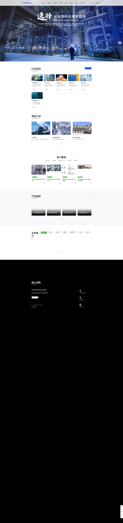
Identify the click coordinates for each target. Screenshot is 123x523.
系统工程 (43, 2)
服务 (66, 2)
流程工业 (49, 2)
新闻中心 (77, 2)
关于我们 (82, 2)
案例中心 (61, 2)
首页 (38, 2)
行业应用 (55, 2)
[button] (114, 55)
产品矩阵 (71, 2)
